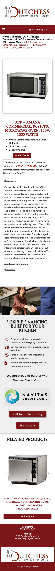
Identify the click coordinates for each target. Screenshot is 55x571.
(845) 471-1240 (27, 166)
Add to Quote (22, 155)
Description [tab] (10, 181)
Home (6, 36)
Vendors (16, 36)
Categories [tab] (9, 269)
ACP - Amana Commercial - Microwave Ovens (27, 41)
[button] (3, 29)
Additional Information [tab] (16, 264)
